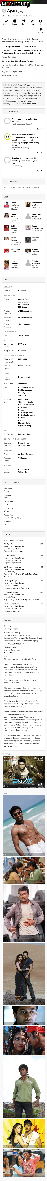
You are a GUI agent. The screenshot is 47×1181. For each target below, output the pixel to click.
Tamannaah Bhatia (29, 46)
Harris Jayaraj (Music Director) (27, 53)
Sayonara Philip (24, 425)
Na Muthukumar (25, 390)
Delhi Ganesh (14, 227)
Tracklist (7, 534)
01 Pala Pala (9, 544)
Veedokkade (19, 635)
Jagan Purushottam (37, 227)
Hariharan (22, 410)
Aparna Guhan (24, 299)
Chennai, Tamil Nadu (12, 650)
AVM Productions (25, 311)
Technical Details (11, 482)
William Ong (23, 472)
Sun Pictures (23, 335)
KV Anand (22, 290)
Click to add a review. (30, 188)
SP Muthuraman (25, 317)
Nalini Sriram (23, 443)
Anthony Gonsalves (26, 454)
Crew (6, 279)
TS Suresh (22, 458)
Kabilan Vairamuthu (26, 387)
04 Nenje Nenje (10, 581)
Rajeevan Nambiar (26, 434)
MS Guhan (22, 307)
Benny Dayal (23, 399)
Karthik (21, 418)
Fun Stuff (8, 620)
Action (11, 61)
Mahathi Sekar (24, 423)
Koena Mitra (13, 215)
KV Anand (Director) (15, 50)
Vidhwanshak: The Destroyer (25, 638)
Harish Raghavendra (26, 415)
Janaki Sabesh (14, 239)
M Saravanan (23, 304)
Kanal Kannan (24, 469)
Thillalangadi (15, 643)
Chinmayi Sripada (25, 402)
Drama (23, 61)
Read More (31, 103)
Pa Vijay (21, 393)
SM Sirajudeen (24, 324)
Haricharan (22, 407)
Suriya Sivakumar (13, 46)
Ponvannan (15, 249)
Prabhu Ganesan (35, 250)
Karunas (35, 238)
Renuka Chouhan (14, 262)
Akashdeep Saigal (36, 215)
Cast (6, 196)
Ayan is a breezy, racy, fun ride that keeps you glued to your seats (24, 161)
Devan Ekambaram (26, 404)
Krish (20, 420)
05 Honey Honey (11, 592)
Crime (17, 61)
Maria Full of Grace (23, 640)
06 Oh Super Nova (11, 604)
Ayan (12, 10)
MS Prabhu (22, 359)
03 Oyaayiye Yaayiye (12, 567)
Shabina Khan (24, 445)
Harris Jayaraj (24, 377)
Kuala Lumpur (9, 652)
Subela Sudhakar (36, 262)
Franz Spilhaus (24, 366)
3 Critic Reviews (11, 111)
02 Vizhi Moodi (10, 555)
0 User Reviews (10, 181)
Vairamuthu (23, 395)
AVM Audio (22, 383)
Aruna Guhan (23, 302)
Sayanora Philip (21, 599)
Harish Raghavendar (26, 412)
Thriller (30, 61)
